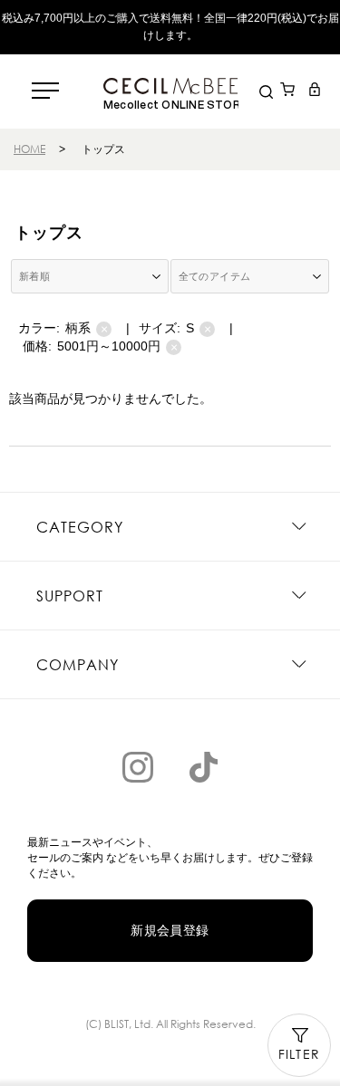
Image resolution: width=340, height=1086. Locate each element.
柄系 (86, 328)
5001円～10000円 (117, 346)
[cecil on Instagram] (137, 767)
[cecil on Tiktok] (203, 767)
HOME (29, 149)
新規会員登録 (170, 930)
